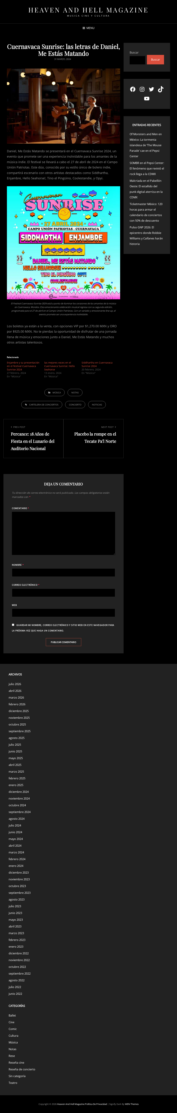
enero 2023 (16, 947)
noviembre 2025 (19, 718)
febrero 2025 (17, 778)
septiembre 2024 (20, 812)
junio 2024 (15, 832)
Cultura (13, 1036)
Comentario (20, 508)
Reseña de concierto (22, 1069)
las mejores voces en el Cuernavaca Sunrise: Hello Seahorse (59, 366)
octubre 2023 (17, 886)
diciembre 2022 (19, 953)
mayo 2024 (16, 839)
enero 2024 (16, 866)
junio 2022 (15, 994)
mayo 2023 (16, 920)
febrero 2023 (17, 940)
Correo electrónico (26, 584)
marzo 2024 (16, 852)
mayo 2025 (16, 758)
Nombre (18, 564)
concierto (75, 404)
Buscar (134, 52)
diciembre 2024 (19, 792)
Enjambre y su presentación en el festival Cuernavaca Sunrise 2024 (23, 366)
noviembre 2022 (19, 960)
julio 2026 (15, 684)
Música (57, 392)
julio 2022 (15, 987)
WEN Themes (132, 1104)
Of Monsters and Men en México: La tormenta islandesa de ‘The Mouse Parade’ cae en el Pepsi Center (146, 145)
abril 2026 (15, 691)
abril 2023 (15, 926)
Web (14, 605)
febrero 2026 (17, 704)
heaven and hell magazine (88, 9)
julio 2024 (15, 825)
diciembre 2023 (19, 872)
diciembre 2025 (19, 711)
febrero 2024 (17, 859)
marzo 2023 (16, 933)
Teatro (13, 1083)
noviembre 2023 (19, 879)
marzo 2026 (16, 697)
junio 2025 (15, 751)
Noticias (97, 404)
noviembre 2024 (19, 798)
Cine (11, 1022)
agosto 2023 (17, 899)
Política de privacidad (96, 1104)
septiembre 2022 (20, 973)
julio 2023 (15, 906)
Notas (75, 392)
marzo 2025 (16, 771)
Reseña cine (16, 1062)
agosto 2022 (17, 980)
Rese (12, 1056)
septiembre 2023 (20, 893)
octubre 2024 (17, 805)
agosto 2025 (17, 738)
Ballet (12, 1015)
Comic (13, 1029)
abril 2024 (15, 846)
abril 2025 (15, 765)
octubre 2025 (17, 724)
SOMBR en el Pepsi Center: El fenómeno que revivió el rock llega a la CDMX (147, 168)
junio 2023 (15, 913)
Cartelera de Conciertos (43, 404)
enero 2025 (16, 785)
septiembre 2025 (20, 731)
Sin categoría (17, 1076)
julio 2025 (15, 745)
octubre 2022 (17, 967)
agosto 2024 (17, 819)
